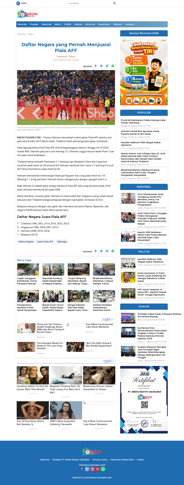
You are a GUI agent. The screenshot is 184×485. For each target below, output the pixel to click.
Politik (67, 24)
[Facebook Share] (95, 66)
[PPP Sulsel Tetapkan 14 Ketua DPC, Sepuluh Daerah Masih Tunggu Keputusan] (128, 293)
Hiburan (117, 24)
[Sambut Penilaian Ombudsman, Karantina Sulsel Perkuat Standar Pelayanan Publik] (104, 296)
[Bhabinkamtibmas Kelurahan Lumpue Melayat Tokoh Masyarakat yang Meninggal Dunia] (104, 269)
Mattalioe (62, 56)
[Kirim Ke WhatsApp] (113, 66)
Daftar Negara (26, 241)
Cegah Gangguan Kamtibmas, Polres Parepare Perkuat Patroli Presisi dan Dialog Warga (27, 281)
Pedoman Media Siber (122, 459)
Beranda (22, 24)
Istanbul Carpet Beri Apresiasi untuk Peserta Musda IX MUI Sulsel (140, 132)
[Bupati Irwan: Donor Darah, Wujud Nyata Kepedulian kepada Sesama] (53, 296)
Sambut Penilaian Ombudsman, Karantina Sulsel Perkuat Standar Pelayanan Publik (102, 308)
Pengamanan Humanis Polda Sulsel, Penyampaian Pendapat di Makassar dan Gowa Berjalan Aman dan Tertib (28, 308)
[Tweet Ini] (101, 66)
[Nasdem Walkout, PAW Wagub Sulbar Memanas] (128, 263)
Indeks (140, 459)
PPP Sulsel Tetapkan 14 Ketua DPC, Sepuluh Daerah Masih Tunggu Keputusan (152, 292)
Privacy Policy (100, 459)
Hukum (78, 24)
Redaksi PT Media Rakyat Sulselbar (71, 459)
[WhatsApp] (103, 469)
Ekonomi (90, 24)
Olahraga (62, 241)
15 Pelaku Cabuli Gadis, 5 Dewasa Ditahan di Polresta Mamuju (159, 315)
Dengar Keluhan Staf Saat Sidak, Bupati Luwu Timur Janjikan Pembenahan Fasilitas (78, 308)
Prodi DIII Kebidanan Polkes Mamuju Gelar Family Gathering (143, 121)
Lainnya (129, 24)
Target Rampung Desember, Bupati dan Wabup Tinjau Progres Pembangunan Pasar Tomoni (77, 281)
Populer (34, 24)
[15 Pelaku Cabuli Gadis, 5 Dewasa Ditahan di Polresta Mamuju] (128, 318)
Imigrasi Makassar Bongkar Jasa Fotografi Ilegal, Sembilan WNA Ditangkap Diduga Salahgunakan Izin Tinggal (152, 352)
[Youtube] (97, 469)
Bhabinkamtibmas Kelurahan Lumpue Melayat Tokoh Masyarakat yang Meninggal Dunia (103, 281)
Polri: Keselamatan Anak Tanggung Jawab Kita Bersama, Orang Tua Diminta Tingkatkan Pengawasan (150, 199)
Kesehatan (104, 24)
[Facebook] (81, 469)
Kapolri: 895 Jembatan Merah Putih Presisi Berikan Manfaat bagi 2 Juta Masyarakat (152, 236)
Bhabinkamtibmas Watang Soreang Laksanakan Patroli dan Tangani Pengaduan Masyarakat (140, 172)
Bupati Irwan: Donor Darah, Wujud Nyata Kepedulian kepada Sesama (53, 308)
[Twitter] (87, 469)
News (72, 56)
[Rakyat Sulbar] (27, 13)
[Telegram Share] (107, 66)
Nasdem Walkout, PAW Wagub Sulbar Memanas (141, 143)
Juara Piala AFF (45, 241)
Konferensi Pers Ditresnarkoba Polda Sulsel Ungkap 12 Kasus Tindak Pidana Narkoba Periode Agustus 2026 (152, 333)
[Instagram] (92, 469)
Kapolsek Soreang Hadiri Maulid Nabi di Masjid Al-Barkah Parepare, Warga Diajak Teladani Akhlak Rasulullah (52, 281)
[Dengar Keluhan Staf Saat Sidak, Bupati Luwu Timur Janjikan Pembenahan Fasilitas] (79, 296)
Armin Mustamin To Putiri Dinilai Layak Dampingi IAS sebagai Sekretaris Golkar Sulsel (152, 277)
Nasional (46, 24)
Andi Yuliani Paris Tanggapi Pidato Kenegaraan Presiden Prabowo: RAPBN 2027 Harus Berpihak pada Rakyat (152, 218)
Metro (58, 24)
